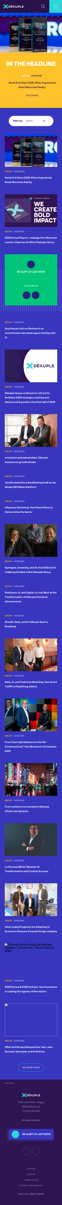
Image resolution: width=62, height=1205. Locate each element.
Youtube (35, 295)
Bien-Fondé (37, 1194)
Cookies (31, 1174)
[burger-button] (55, 6)
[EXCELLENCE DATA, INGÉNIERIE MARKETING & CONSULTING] (13, 6)
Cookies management (31, 1185)
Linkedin (26, 295)
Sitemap (31, 1168)
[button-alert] (31, 264)
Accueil (9, 1083)
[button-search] (43, 6)
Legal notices (31, 1180)
